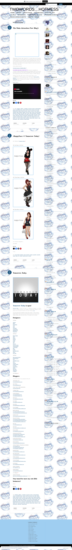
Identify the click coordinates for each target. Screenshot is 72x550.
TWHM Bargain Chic (34, 15)
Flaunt (14, 341)
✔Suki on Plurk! (31, 530)
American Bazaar (38, 108)
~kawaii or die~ (49, 410)
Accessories (30, 108)
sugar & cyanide (20, 117)
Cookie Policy (20, 548)
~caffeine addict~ (49, 408)
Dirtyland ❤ (51, 379)
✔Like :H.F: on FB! (31, 525)
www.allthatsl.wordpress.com (17, 402)
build (38, 109)
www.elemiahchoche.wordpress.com (18, 451)
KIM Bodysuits (15, 330)
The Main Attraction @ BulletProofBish (19, 68)
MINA (14, 323)
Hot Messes (38, 12)
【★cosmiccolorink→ (50, 143)
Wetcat (14, 352)
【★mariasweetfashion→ (51, 159)
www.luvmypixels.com (16, 388)
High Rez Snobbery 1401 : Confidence (53, 373)
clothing (19, 110)
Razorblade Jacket (30, 115)
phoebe (14, 115)
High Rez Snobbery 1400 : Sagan (52, 374)
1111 (15, 108)
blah (26, 109)
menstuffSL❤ (49, 113)
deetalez (22, 110)
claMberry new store (50, 342)
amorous (14, 109)
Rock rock (48, 340)
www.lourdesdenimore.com (17, 394)
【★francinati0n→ (50, 147)
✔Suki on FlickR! (31, 529)
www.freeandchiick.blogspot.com (18, 391)
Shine (14, 327)
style (16, 117)
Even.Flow (14, 365)
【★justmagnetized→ (50, 150)
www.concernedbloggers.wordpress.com (19, 427)
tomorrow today (31, 117)
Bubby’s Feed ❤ (51, 311)
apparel (24, 109)
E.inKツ (48, 221)
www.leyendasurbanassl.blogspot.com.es (19, 461)
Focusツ (48, 229)
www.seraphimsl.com (16, 446)
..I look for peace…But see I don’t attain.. (53, 319)
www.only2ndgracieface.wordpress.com (19, 408)
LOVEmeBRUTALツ (50, 238)
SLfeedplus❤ (49, 116)
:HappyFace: (15, 370)
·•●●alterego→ (49, 195)
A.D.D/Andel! (15, 347)
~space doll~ (49, 419)
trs (37, 117)
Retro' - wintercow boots (51, 267)
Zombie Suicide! (15, 364)
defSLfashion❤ (49, 103)
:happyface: (27, 12)
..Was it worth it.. (50, 315)
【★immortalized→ (50, 149)
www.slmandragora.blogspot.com (18, 431)
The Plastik (15, 328)
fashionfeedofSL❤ (50, 106)
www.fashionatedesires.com (17, 424)
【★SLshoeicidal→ (50, 173)
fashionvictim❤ (49, 108)
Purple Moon (25, 115)
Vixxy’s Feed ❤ (51, 289)
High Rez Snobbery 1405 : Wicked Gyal (53, 366)
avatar (16, 254)
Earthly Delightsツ (50, 222)
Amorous (14, 363)
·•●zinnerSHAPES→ (50, 206)
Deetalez (14, 339)
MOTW (37, 17)
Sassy (14, 359)
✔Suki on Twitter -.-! (31, 533)
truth (39, 117)
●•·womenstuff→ (49, 194)
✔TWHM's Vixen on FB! (32, 539)
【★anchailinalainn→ (50, 138)
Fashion (38, 110)
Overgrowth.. (49, 293)
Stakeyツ (48, 253)
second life (14, 116)
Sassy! (38, 115)
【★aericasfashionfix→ (51, 137)
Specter (48, 305)
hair (35, 112)
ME (47, 350)
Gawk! (30, 112)
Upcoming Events (51, 15)
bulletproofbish (15, 110)
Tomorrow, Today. (20, 273)
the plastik (27, 117)
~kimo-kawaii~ (49, 415)
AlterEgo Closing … (50, 61)
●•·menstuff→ (49, 190)
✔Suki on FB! (30, 527)
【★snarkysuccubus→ (50, 176)
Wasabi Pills (15, 331)
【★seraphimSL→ (50, 171)
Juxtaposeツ (49, 234)
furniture (24, 112)
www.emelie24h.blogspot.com (18, 470)
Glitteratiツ (49, 233)
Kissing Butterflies (50, 302)
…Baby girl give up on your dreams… (53, 323)
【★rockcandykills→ (50, 169)
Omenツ (48, 243)
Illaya (26, 113)
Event (35, 110)
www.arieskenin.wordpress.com (18, 439)
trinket (36, 117)
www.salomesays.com (16, 467)
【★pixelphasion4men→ (51, 168)
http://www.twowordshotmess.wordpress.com (20, 475)
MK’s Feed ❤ (50, 357)
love (13, 114)
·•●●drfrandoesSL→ (50, 199)
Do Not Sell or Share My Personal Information (26, 545)
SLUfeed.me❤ (49, 122)
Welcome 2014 (49, 349)
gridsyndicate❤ (49, 110)
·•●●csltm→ (49, 197)
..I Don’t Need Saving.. (50, 325)
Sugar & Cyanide (15, 345)
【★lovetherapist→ (50, 154)
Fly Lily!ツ (49, 227)
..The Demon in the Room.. (51, 71)
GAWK (14, 349)
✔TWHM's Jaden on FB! (32, 537)
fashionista (14, 112)
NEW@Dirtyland (50, 395)
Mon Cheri (14, 369)
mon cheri (35, 114)
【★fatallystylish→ (50, 145)
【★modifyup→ (49, 162)
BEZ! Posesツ (49, 214)
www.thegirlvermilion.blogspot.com (18, 443)
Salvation (48, 296)
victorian (29, 255)
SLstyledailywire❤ (50, 120)
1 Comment (15, 509)
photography (18, 115)
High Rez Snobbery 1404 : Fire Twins (53, 367)
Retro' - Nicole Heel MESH (51, 277)
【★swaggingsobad (50, 181)
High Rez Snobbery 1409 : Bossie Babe (53, 361)
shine (30, 116)
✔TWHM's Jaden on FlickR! (32, 538)
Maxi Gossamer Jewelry (17, 357)
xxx (32, 124)
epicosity (29, 110)
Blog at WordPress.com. (14, 545)
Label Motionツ (49, 236)
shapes (28, 116)
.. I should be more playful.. (51, 317)
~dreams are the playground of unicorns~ (53, 417)
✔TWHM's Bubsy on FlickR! (33, 535)
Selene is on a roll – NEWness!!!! (52, 393)
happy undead (38, 112)
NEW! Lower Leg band (51, 381)
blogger (30, 109)
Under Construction (50, 403)
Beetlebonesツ (49, 212)
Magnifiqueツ (49, 240)
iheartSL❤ (48, 111)
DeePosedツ (49, 219)
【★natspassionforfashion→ (51, 164)
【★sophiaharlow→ (50, 180)
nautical (31, 254)
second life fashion (20, 116)
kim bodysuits (34, 113)
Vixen (18, 119)
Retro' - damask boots (50, 269)
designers (25, 110)
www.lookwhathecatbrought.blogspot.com (19, 420)
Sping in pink (49, 344)
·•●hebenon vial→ (50, 202)
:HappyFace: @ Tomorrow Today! (26, 136)
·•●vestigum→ (49, 204)
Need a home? (49, 62)
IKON (23, 113)
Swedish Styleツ (49, 255)
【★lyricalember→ (50, 156)
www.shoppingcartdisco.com (17, 395)
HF (17, 113)
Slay (47, 66)
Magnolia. (48, 328)
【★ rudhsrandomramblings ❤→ (52, 133)
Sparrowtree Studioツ (50, 252)
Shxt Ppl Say (50, 12)
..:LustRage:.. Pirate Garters (51, 73)
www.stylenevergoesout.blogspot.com (19, 416)
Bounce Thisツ (49, 215)
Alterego (14, 322)
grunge (33, 112)
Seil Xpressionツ (49, 250)
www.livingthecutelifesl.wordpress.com (19, 421)
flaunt (18, 112)
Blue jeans (48, 345)
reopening (35, 115)
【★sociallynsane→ (50, 178)
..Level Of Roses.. (50, 327)
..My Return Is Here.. (50, 313)
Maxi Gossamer (21, 114)
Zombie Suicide (26, 119)
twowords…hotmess (34, 9)
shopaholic (33, 116)
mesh (25, 114)
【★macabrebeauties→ (51, 157)
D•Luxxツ (48, 217)
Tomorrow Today (22, 141)
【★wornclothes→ (50, 185)
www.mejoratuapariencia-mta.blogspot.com (20, 412)
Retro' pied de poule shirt (51, 272)
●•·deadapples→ (49, 188)
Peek (47, 303)
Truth (14, 325)
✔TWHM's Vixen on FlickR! (33, 541)
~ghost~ (48, 412)
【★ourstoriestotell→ (50, 166)
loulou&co (38, 113)
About (18, 12)
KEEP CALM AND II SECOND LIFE (53, 337)
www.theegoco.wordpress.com (18, 435)
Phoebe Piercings (15, 358)
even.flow (32, 110)
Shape (17, 255)
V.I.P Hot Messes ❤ (51, 77)
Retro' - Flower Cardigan (51, 276)
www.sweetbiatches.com (17, 385)
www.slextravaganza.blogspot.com (18, 447)
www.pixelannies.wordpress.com (18, 448)
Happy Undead (15, 335)
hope (21, 113)
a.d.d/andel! (26, 108)
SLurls (13, 15)
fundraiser (20, 112)
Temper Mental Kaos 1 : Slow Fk (52, 359)
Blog (28, 109)
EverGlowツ (49, 224)
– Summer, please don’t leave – (52, 64)
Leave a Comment (16, 124)
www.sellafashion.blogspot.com (18, 399)
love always (16, 114)
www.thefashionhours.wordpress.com (19, 405)
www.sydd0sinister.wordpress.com (18, 464)
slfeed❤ (48, 115)
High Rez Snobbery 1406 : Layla (52, 364)
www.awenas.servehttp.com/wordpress (19, 419)
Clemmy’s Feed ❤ (52, 335)
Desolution (48, 300)
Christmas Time (49, 352)
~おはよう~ (49, 414)
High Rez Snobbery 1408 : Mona (52, 362)
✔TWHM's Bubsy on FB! (32, 534)
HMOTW (30, 17)
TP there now (15, 79)
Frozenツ (48, 231)
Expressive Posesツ (50, 226)
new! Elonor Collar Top (51, 388)
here (34, 310)
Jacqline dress (49, 274)
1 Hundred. (15, 371)
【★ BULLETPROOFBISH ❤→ (52, 130)
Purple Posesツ (49, 248)
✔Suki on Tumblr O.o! (32, 531)
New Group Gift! (49, 386)
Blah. (14, 348)
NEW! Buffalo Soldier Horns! (52, 391)
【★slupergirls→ (50, 175)
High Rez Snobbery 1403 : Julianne (52, 369)
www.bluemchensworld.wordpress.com (19, 454)
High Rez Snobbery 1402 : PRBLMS (53, 371)
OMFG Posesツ (49, 245)
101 (47, 338)
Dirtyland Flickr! (49, 397)
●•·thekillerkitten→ (50, 192)
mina (30, 114)
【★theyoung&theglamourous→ (52, 183)
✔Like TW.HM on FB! (32, 526)
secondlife (24, 116)
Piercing (21, 115)
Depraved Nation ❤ (52, 92)
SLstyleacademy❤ (50, 118)
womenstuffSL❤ (49, 123)
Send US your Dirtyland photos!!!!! (52, 383)
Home (12, 12)
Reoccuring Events (18, 17)
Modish (14, 367)
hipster (19, 113)
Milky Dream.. (49, 295)
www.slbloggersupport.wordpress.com (19, 436)
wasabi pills (22, 119)
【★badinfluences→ (50, 140)
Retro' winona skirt (50, 270)
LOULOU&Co (15, 329)
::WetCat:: (22, 108)
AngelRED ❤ (50, 282)
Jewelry (28, 113)
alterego (33, 108)
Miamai (14, 338)
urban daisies (15, 119)
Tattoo (24, 117)
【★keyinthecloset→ (50, 152)
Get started (45, 1)
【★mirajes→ (49, 161)
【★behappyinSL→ (50, 142)
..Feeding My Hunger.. (50, 330)
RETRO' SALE (49, 264)
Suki (32, 260)
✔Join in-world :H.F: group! (32, 523)
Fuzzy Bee (14, 353)
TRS (13, 342)
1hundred (18, 108)
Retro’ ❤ (49, 260)
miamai (27, 114)
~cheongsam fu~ (49, 405)
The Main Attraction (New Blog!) (26, 28)
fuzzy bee (27, 112)
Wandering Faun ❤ (52, 401)
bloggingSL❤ (49, 101)
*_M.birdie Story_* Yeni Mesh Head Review (54, 407)
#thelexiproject (49, 68)
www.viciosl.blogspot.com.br (17, 381)
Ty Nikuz (48, 347)
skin (36, 116)
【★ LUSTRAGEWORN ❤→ (52, 131)
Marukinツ (48, 241)
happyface (14, 113)
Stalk (47, 85)
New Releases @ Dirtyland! (51, 385)
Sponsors (22, 15)
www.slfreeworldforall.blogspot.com (19, 411)
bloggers (33, 109)
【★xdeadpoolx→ (50, 187)
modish (32, 114)
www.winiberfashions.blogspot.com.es (19, 458)
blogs (36, 109)
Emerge (48, 291)
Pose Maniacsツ (49, 247)
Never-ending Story (50, 307)
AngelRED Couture (19, 109)
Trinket (14, 340)
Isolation (48, 298)
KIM (30, 113)
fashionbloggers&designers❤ (51, 104)
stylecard (20, 255)
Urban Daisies (15, 366)
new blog (39, 114)
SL (37, 116)
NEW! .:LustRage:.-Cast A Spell (52, 69)
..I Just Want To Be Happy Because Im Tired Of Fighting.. (54, 321)
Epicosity (14, 343)
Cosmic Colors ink (50, 262)
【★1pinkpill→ (49, 135)
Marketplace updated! (50, 390)
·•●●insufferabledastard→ (51, 200)
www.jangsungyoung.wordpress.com (19, 434)
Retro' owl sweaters (50, 265)
